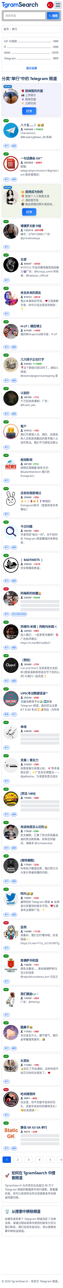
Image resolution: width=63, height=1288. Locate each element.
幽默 (14, 145)
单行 (7, 145)
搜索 (55, 15)
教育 (7, 714)
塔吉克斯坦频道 (19, 614)
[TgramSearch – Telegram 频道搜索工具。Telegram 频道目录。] (20, 5)
